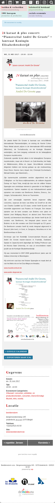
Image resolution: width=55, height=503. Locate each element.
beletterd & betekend (39, 8)
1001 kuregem (12, 14)
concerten (26, 396)
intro (15, 399)
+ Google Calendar (16, 351)
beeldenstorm (12, 413)
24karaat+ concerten (14, 393)
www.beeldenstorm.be (15, 432)
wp (32, 469)
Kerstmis (44, 442)
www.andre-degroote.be (13, 272)
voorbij (20, 399)
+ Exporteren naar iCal (18, 357)
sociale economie (37, 14)
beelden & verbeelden (12, 8)
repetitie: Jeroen (13, 442)
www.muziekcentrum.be (13, 268)
